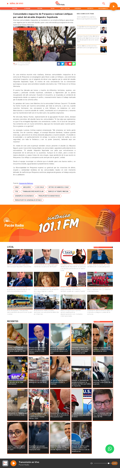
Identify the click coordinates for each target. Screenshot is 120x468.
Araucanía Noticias (26, 183)
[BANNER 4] (60, 241)
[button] (16, 187)
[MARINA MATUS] (103, 23)
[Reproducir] (113, 6)
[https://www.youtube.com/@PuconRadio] (70, 63)
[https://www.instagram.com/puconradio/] (66, 63)
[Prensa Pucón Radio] (15, 65)
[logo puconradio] (60, 5)
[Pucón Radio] (104, 5)
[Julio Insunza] (103, 52)
